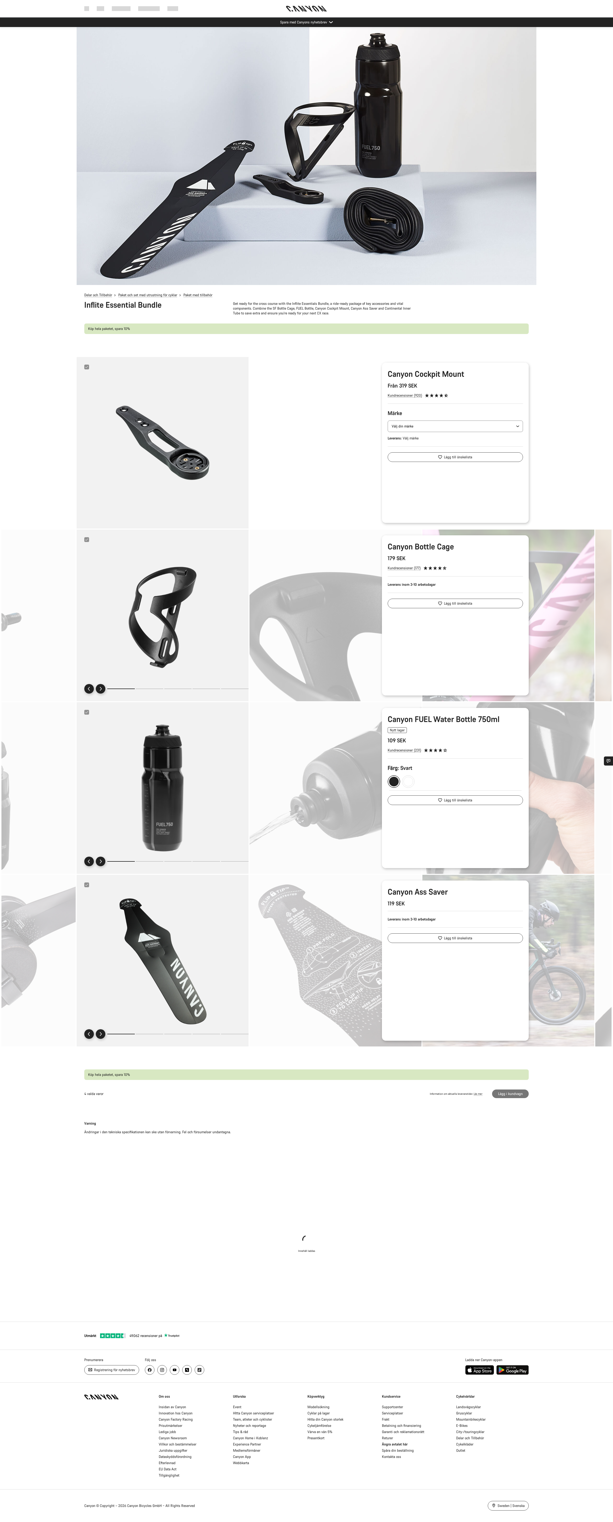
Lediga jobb (167, 1431)
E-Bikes (462, 1425)
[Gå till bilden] (149, 688)
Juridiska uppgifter (173, 1450)
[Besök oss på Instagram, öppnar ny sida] (162, 1370)
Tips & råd (240, 1431)
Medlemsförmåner (246, 1450)
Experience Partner (247, 1444)
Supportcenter (392, 1407)
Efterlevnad (167, 1463)
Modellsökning (318, 1407)
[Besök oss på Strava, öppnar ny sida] (187, 1370)
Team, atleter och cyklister (252, 1419)
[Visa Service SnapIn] (608, 761)
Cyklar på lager (318, 1413)
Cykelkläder (464, 1444)
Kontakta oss (391, 1456)
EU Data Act (167, 1469)
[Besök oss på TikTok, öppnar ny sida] (199, 1370)
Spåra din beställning (398, 1450)
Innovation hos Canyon (176, 1413)
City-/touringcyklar (470, 1431)
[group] (163, 443)
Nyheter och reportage (249, 1425)
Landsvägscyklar (468, 1407)
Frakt (385, 1419)
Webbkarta (241, 1463)
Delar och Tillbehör (98, 295)
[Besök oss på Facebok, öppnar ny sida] (149, 1370)
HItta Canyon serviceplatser (253, 1413)
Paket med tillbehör (197, 295)
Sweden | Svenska (511, 1505)
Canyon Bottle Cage (421, 546)
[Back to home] (306, 8)
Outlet (460, 1450)
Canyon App (242, 1456)
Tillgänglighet (169, 1475)
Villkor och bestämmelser (177, 1444)
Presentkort (315, 1438)
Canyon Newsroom (173, 1438)
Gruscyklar (464, 1413)
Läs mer (478, 1093)
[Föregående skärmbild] (89, 689)
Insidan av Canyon (172, 1407)
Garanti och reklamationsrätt (403, 1431)
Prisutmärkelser (170, 1425)
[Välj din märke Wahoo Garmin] (455, 426)
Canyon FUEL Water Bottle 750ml (443, 719)
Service (172, 8)
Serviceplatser (392, 1413)
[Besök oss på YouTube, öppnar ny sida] (174, 1370)
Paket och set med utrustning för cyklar (147, 295)
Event (237, 1407)
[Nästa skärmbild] (100, 689)
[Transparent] (408, 781)
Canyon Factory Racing (176, 1419)
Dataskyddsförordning (175, 1456)
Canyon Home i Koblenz (250, 1438)
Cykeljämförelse (319, 1425)
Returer (387, 1438)
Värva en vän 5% (319, 1431)
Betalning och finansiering (401, 1425)
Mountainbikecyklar (471, 1419)
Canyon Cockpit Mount (426, 374)
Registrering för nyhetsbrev (114, 1370)
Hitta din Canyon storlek (325, 1419)
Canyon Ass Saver (418, 892)
